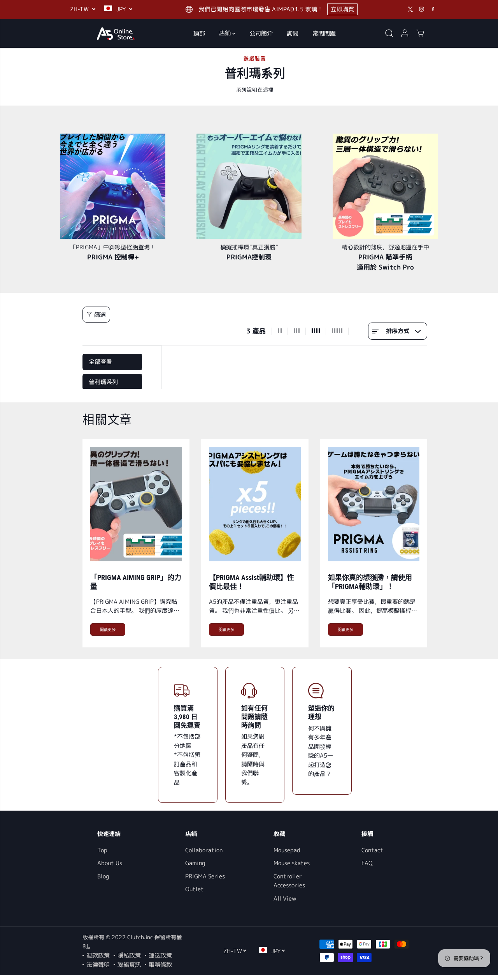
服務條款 (160, 965)
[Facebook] (433, 9)
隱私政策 (129, 955)
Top (102, 850)
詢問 (292, 33)
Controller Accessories (289, 881)
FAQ (367, 863)
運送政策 (160, 955)
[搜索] (389, 33)
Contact (372, 850)
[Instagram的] (421, 9)
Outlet (194, 889)
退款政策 (98, 955)
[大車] (420, 33)
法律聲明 (98, 965)
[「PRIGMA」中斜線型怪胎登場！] (112, 186)
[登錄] (405, 33)
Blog (103, 876)
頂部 (199, 33)
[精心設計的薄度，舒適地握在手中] (385, 186)
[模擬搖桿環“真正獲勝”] (249, 186)
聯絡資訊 (129, 965)
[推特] (410, 9)
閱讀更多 (108, 629)
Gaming (195, 863)
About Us (109, 863)
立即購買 (342, 9)
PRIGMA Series (205, 876)
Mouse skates (292, 863)
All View (285, 898)
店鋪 (225, 33)
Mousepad (287, 850)
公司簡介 (261, 33)
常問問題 (324, 33)
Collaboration (204, 850)
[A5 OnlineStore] (115, 33)
